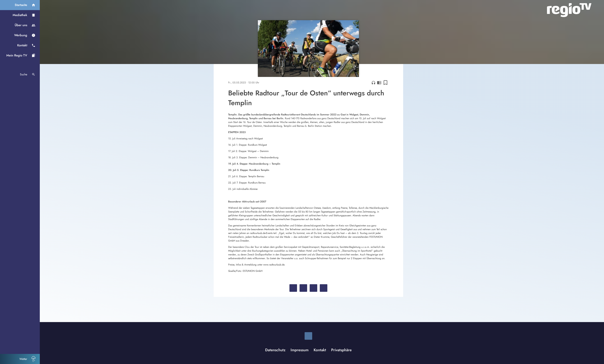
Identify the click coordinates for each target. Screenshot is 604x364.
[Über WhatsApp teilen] (313, 288)
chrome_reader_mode (379, 82)
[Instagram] (308, 336)
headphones (373, 82)
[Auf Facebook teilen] (293, 288)
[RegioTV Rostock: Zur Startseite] (569, 10)
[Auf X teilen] (303, 288)
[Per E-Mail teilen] (323, 288)
